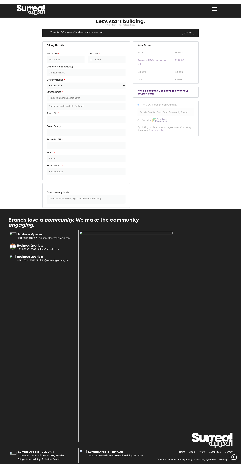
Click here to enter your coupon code (163, 92)
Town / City (53, 113)
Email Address (55, 165)
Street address (55, 91)
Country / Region (56, 79)
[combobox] (86, 86)
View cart (188, 33)
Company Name (60, 67)
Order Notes (58, 192)
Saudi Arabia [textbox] (55, 85)
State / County (54, 126)
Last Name (94, 53)
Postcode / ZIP (55, 139)
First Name (53, 53)
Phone (51, 152)
